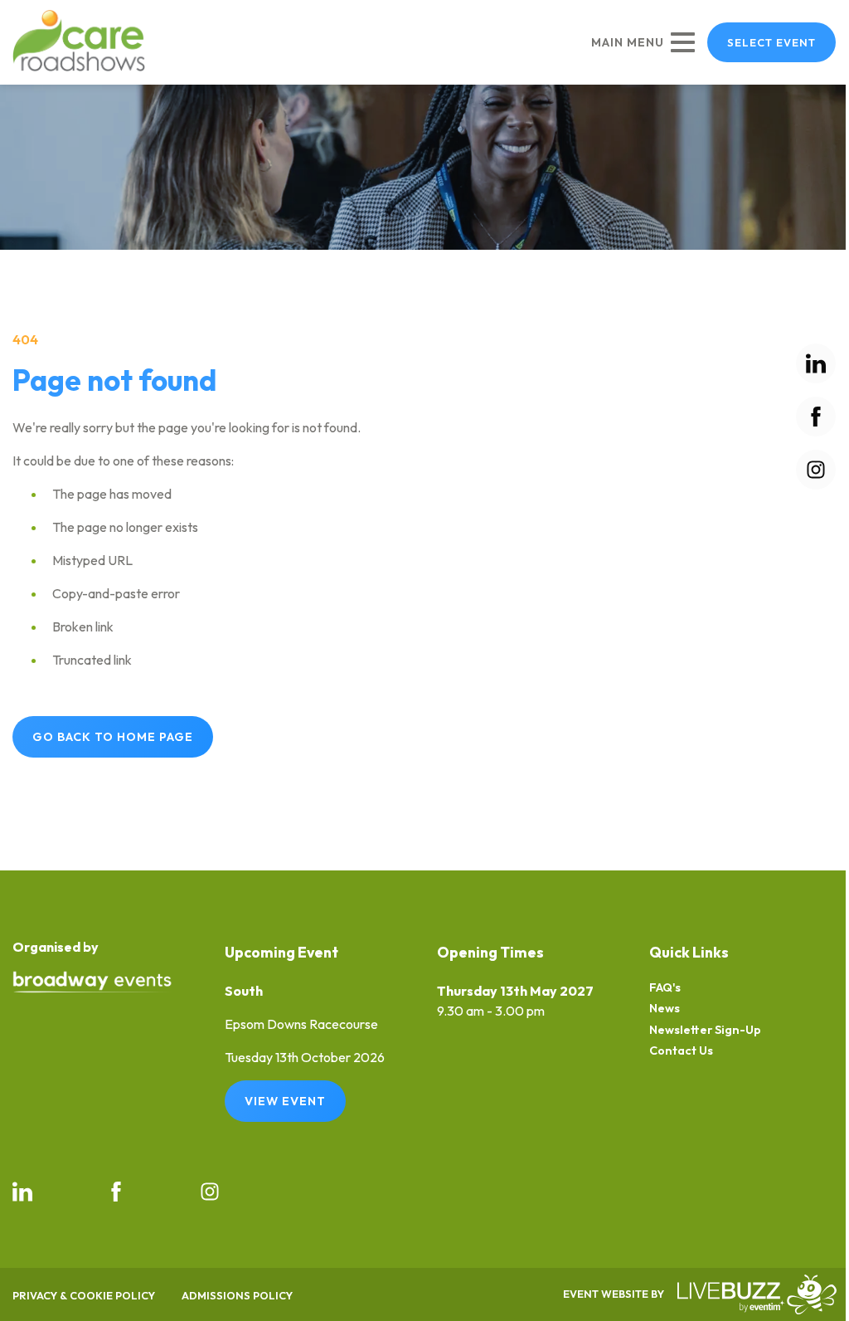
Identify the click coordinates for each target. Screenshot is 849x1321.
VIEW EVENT (285, 1101)
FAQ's (665, 988)
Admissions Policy (237, 1295)
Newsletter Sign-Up (705, 1030)
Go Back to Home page (112, 736)
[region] (424, 167)
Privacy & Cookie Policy (83, 1295)
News (664, 1009)
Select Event (771, 42)
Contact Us (681, 1051)
